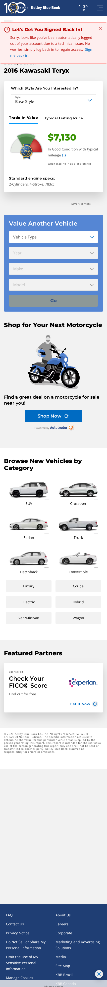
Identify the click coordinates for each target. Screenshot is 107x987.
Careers (61, 924)
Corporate (63, 933)
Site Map (62, 965)
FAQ (9, 915)
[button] (53, 687)
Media (60, 956)
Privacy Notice (17, 933)
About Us (63, 915)
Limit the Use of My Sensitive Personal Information (22, 962)
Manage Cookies (19, 977)
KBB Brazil (64, 974)
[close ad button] (99, 974)
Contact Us (15, 924)
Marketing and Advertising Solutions (77, 945)
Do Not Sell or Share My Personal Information (26, 945)
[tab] (24, 118)
